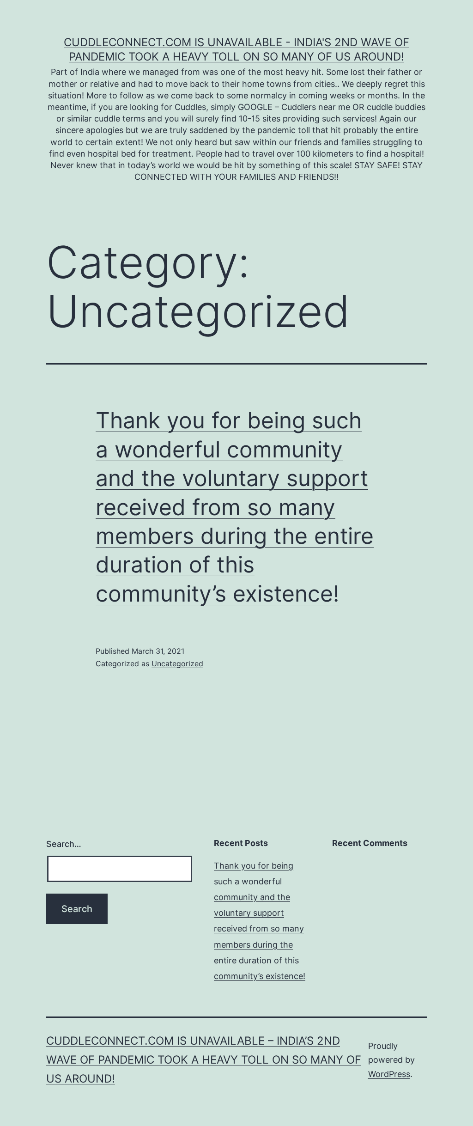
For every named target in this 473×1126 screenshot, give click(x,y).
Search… (63, 844)
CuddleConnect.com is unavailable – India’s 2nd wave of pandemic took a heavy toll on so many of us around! (203, 1059)
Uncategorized (177, 663)
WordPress (389, 1074)
